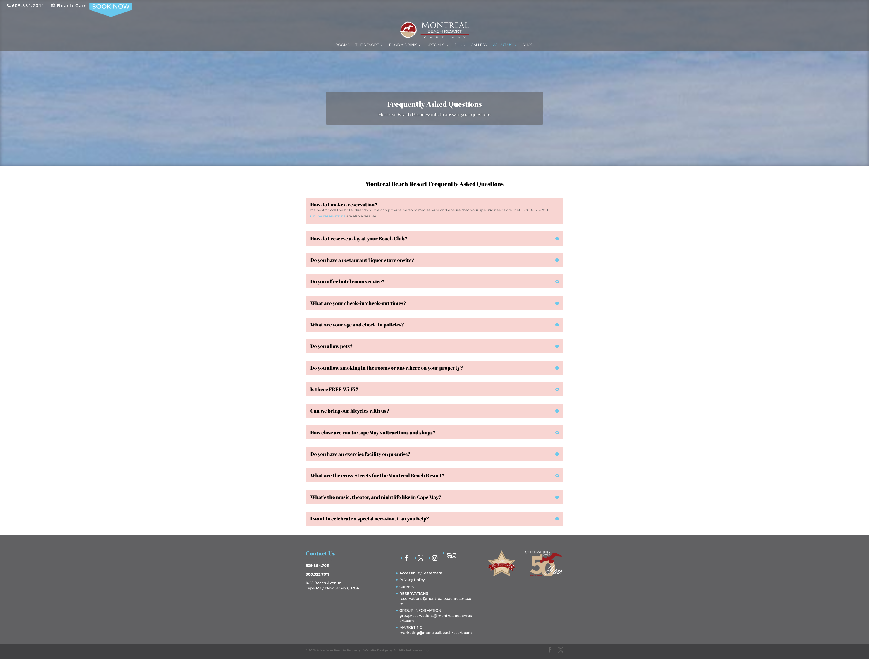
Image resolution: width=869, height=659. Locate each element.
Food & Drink (403, 45)
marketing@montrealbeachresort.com (435, 633)
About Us (502, 45)
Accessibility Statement (421, 573)
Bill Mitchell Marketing (411, 650)
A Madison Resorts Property (339, 650)
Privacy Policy (412, 580)
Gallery (479, 45)
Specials (435, 45)
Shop (528, 45)
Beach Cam (72, 5)
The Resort (367, 45)
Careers (406, 587)
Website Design (375, 650)
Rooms (342, 45)
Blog (460, 45)
